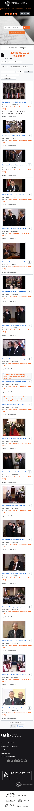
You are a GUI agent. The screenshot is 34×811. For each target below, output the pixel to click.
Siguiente (20, 726)
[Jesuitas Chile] (10, 800)
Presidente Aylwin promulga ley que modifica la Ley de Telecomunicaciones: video (14, 607)
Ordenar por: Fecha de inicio (9, 75)
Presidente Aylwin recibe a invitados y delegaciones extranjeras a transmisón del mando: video (14, 325)
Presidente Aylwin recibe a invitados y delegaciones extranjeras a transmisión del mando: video (14, 228)
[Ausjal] (10, 795)
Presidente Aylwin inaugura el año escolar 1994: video (14, 708)
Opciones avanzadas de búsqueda (15, 67)
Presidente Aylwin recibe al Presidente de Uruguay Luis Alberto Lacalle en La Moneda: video (14, 505)
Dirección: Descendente (8, 78)
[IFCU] (9, 805)
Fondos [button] (28, 9)
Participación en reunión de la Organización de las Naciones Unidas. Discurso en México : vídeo (14, 102)
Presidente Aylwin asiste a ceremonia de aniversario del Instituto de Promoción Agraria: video (14, 194)
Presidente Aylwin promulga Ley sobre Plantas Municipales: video (14, 674)
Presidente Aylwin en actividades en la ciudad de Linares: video (14, 291)
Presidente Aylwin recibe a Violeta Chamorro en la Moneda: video (14, 573)
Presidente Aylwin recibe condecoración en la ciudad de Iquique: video (14, 165)
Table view (29, 71)
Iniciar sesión (24, 13)
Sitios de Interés (17, 9)
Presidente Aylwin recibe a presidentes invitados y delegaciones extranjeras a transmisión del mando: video (14, 404)
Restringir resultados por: (17, 48)
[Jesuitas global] (23, 800)
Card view (20, 71)
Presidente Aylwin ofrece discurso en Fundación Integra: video (14, 262)
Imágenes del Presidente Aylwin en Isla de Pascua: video (14, 135)
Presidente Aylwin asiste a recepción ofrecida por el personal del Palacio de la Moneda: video (14, 640)
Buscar (26, 27)
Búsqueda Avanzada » (17, 32)
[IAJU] (23, 795)
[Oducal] (23, 805)
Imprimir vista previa (8, 71)
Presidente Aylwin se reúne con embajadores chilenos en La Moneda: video (14, 359)
